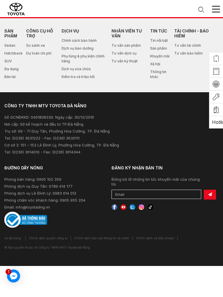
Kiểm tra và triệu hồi (78, 77)
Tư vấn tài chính (187, 45)
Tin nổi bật (159, 40)
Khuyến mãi (160, 56)
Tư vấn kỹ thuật (125, 61)
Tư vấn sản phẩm (126, 45)
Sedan (9, 45)
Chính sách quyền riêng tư (48, 238)
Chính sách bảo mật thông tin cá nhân (101, 238)
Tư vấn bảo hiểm (188, 53)
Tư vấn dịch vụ (124, 53)
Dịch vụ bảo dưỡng (77, 48)
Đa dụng (11, 69)
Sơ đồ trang (12, 238)
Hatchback (13, 53)
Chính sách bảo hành (79, 40)
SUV (8, 61)
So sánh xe (35, 45)
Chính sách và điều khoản (155, 238)
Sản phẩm (158, 48)
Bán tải (10, 77)
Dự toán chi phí (38, 53)
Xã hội (155, 64)
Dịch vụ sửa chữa (76, 69)
